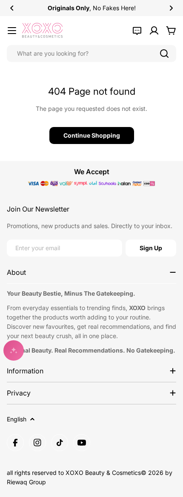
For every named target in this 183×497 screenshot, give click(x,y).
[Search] (164, 53)
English (16, 419)
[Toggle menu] (12, 30)
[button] (12, 8)
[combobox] (91, 53)
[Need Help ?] (137, 30)
